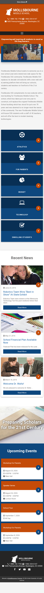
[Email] (29, 569)
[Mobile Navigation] (22, 33)
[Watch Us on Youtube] (24, 569)
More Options (21, 2)
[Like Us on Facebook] (14, 569)
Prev (6, 52)
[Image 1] (22, 52)
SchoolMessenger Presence (15, 578)
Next (37, 52)
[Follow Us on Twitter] (19, 569)
